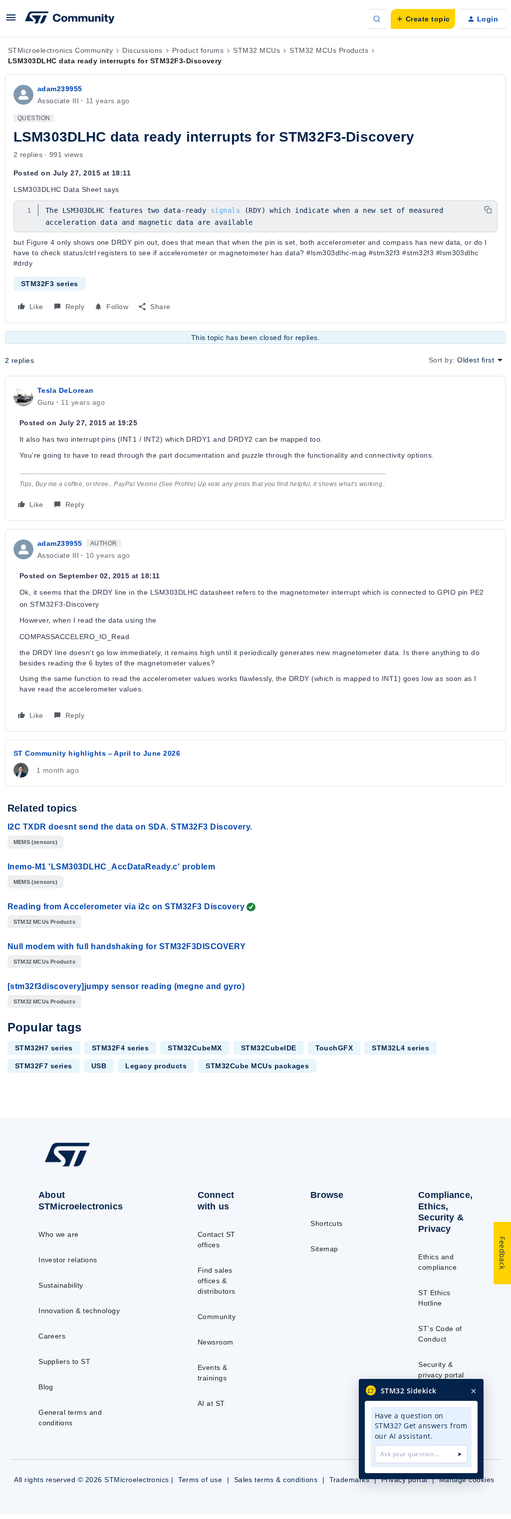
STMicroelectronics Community (60, 50)
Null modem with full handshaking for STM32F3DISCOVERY (126, 946)
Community (217, 1317)
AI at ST (211, 1403)
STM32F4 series (120, 1048)
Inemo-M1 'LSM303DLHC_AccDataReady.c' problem (111, 866)
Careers (51, 1336)
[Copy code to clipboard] (488, 209)
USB (98, 1066)
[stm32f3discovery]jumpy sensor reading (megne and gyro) (126, 986)
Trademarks (349, 1480)
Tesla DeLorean (65, 390)
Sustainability (60, 1285)
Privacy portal (404, 1480)
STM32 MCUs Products (328, 50)
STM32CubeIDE (268, 1048)
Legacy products (156, 1066)
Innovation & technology (79, 1311)
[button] (11, 21)
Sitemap (324, 1249)
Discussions (142, 50)
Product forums (198, 50)
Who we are (58, 1234)
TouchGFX (334, 1048)
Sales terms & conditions (276, 1480)
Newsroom (216, 1342)
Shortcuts (326, 1223)
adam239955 (59, 89)
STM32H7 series (44, 1048)
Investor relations (67, 1260)
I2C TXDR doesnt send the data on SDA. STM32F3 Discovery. (130, 827)
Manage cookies (467, 1480)
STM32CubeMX (195, 1048)
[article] (255, 448)
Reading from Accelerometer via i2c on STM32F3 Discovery (126, 906)
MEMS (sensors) (35, 842)
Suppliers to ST (64, 1361)
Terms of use (200, 1480)
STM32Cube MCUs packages (257, 1066)
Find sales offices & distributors (217, 1280)
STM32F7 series (43, 1066)
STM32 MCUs (256, 50)
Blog (45, 1387)
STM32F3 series (49, 284)
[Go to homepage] (90, 1166)
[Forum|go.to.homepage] (70, 19)
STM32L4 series (400, 1048)
